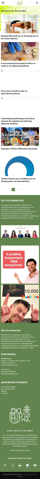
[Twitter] (27, 465)
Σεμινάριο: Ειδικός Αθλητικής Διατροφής (19, 149)
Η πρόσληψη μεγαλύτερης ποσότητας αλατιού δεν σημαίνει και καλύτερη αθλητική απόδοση (17, 121)
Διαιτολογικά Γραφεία (8, 387)
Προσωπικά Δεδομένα (8, 371)
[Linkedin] (20, 465)
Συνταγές (4, 393)
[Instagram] (12, 466)
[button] (37, 3)
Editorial (4, 391)
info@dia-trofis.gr (24, 450)
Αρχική (3, 7)
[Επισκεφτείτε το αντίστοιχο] (20, 265)
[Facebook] (5, 465)
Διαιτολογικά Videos (8, 389)
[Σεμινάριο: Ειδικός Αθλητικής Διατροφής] (20, 136)
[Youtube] (35, 465)
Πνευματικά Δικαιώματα (9, 374)
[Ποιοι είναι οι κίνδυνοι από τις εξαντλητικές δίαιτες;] (20, 78)
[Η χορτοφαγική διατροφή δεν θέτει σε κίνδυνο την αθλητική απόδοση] (20, 51)
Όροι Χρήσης (5, 369)
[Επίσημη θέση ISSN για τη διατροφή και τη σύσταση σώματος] (20, 23)
